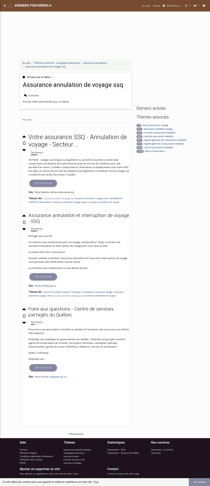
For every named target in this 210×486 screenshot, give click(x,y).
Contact (24, 449)
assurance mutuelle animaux (77, 449)
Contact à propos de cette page (123, 473)
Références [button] (173, 5)
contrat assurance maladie (155, 136)
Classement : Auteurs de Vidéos (123, 452)
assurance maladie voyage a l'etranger (62, 291)
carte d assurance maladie (155, 147)
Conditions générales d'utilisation (36, 456)
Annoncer (156, 452)
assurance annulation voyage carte (91, 198)
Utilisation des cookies (31, 459)
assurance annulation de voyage (104, 202)
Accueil (146, 5)
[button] (187, 6)
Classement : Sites (116, 449)
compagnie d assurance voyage (97, 291)
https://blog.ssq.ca (45, 285)
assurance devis (71, 456)
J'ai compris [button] (199, 482)
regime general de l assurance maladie (162, 140)
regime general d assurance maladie (161, 143)
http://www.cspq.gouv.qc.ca (51, 376)
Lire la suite (42, 183)
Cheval (156, 5)
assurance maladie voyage (155, 129)
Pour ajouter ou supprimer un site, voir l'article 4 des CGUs (49, 473)
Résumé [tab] (26, 119)
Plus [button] (96, 482)
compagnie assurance (74, 452)
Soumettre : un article (162, 449)
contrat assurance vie (74, 459)
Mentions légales (28, 452)
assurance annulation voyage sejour (70, 202)
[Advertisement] (105, 35)
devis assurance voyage (153, 125)
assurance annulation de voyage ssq (58, 198)
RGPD (23, 462)
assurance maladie (72, 462)
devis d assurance (151, 151)
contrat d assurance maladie (156, 132)
